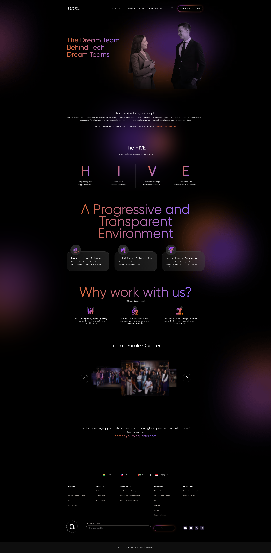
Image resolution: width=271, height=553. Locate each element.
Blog (156, 500)
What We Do (134, 9)
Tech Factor (101, 500)
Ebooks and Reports (162, 496)
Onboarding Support (129, 500)
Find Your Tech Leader (76, 496)
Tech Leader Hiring (128, 491)
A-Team (99, 491)
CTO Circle (100, 496)
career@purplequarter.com (165, 126)
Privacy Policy (189, 496)
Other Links (188, 486)
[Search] (172, 8)
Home (69, 491)
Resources (154, 9)
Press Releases (160, 515)
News (156, 510)
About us (115, 9)
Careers (70, 500)
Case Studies (159, 491)
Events (157, 505)
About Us (100, 486)
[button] (84, 378)
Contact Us (72, 505)
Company (71, 486)
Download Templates (192, 491)
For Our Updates (93, 523)
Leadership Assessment (130, 496)
